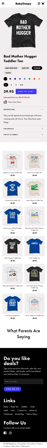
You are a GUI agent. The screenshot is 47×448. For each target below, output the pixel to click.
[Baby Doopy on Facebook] (5, 433)
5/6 (21, 85)
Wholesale (8, 414)
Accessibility (22, 444)
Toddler (24, 406)
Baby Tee (14, 406)
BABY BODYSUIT (11, 68)
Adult (6, 410)
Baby (6, 406)
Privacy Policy (31, 444)
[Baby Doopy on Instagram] (10, 433)
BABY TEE (25, 68)
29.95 (9, 91)
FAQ (13, 410)
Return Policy (32, 414)
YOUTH (8, 73)
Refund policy (25, 446)
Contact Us (22, 410)
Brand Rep (19, 414)
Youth (32, 406)
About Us (33, 410)
